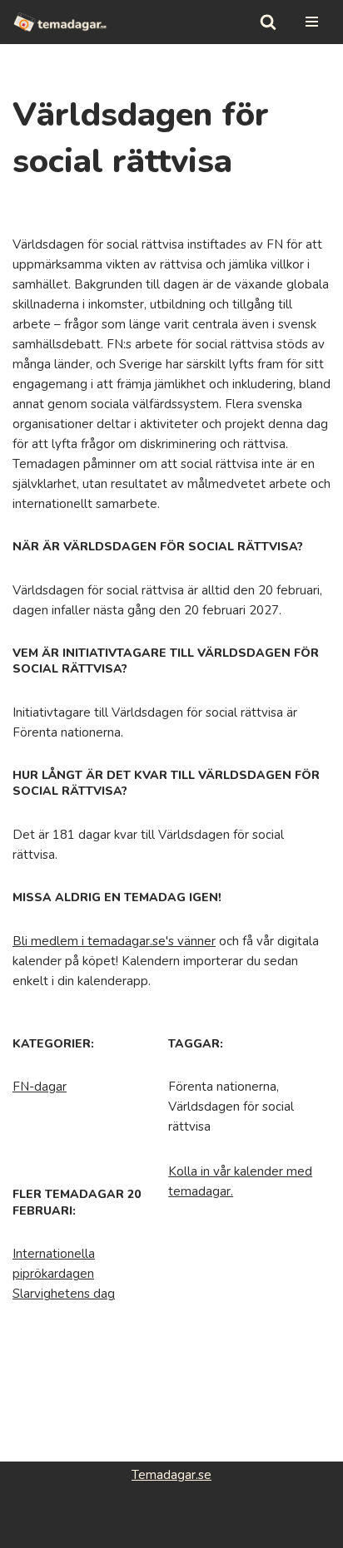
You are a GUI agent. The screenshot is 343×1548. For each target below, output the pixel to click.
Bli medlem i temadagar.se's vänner (114, 941)
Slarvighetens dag (63, 1293)
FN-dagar (39, 1086)
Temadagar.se (171, 1475)
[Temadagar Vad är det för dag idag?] (60, 22)
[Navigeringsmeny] (312, 21)
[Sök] (268, 21)
